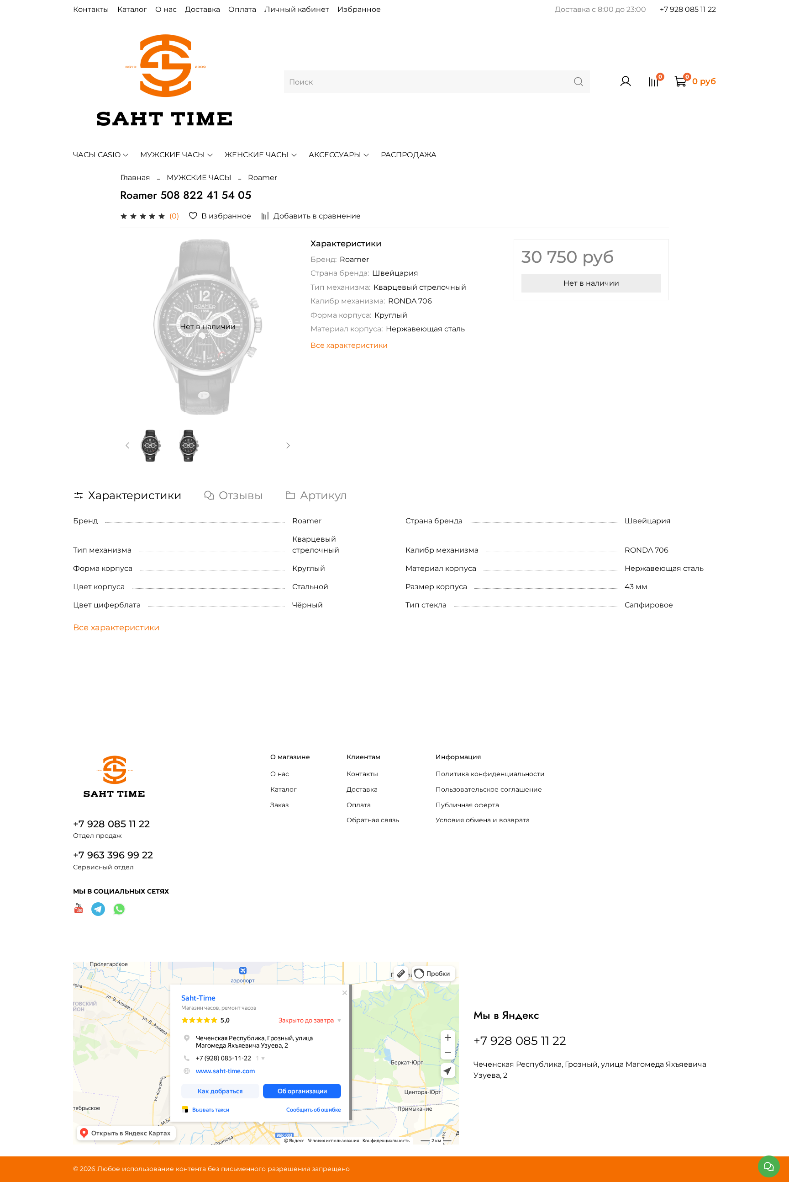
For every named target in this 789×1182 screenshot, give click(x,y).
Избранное (359, 9)
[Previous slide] (135, 327)
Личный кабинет (296, 9)
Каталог (132, 9)
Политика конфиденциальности (490, 774)
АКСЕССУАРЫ (335, 154)
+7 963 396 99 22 (113, 855)
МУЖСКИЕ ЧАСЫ (172, 154)
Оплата (242, 9)
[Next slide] (281, 327)
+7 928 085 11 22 (688, 9)
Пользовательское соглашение (489, 789)
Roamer (262, 177)
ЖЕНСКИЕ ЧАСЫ (257, 154)
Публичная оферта (467, 805)
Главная (135, 177)
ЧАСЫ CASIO (97, 154)
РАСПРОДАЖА (409, 154)
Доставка (202, 9)
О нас (166, 9)
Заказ (279, 805)
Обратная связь (373, 820)
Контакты (91, 9)
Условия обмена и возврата (483, 820)
